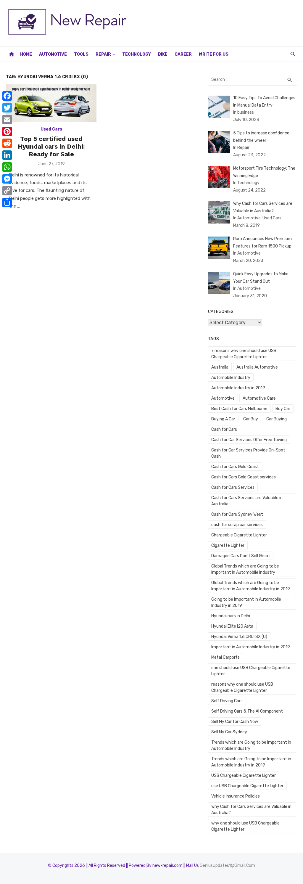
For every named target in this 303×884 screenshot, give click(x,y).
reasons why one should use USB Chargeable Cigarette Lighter (242, 687)
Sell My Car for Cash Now (234, 721)
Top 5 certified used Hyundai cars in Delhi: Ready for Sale (51, 146)
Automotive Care (259, 398)
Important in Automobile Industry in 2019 (250, 647)
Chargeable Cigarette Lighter (239, 535)
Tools (81, 54)
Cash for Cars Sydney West (237, 514)
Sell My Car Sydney (229, 731)
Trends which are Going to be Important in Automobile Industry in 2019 (251, 762)
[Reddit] (7, 143)
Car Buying (276, 419)
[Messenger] (7, 179)
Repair (103, 54)
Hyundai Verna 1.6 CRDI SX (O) (239, 636)
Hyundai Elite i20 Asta (232, 626)
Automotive (53, 54)
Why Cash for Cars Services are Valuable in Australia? (251, 809)
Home (26, 54)
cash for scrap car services (237, 524)
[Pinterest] (7, 131)
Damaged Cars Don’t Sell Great (240, 555)
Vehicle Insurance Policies (235, 796)
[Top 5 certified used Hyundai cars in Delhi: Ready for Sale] (51, 103)
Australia (219, 367)
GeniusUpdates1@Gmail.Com (227, 865)
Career (183, 54)
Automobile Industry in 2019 (238, 387)
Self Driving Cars (227, 700)
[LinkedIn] (7, 155)
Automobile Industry (230, 377)
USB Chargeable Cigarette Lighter (243, 775)
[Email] (7, 120)
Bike (162, 54)
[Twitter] (7, 108)
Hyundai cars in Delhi (230, 615)
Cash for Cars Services (232, 487)
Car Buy (250, 419)
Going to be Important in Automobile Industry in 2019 (246, 602)
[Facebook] (7, 96)
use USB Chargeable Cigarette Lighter (247, 785)
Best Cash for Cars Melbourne (239, 408)
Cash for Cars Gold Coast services (243, 477)
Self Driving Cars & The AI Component (247, 711)
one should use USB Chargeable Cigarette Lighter (250, 670)
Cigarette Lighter (227, 545)
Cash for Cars (224, 429)
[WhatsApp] (7, 167)
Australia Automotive (257, 367)
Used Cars (51, 129)
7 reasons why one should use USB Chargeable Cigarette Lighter (243, 353)
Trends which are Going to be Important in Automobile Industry (251, 745)
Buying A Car (223, 419)
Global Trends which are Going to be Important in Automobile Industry (245, 569)
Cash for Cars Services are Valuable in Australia (247, 501)
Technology (136, 54)
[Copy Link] (7, 191)
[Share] (7, 202)
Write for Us (213, 54)
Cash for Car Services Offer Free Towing (249, 439)
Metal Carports (225, 657)
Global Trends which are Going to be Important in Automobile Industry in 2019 (250, 586)
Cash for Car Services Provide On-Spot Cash (248, 453)
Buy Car (282, 408)
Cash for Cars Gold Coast (235, 466)
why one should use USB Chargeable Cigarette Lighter (245, 826)
